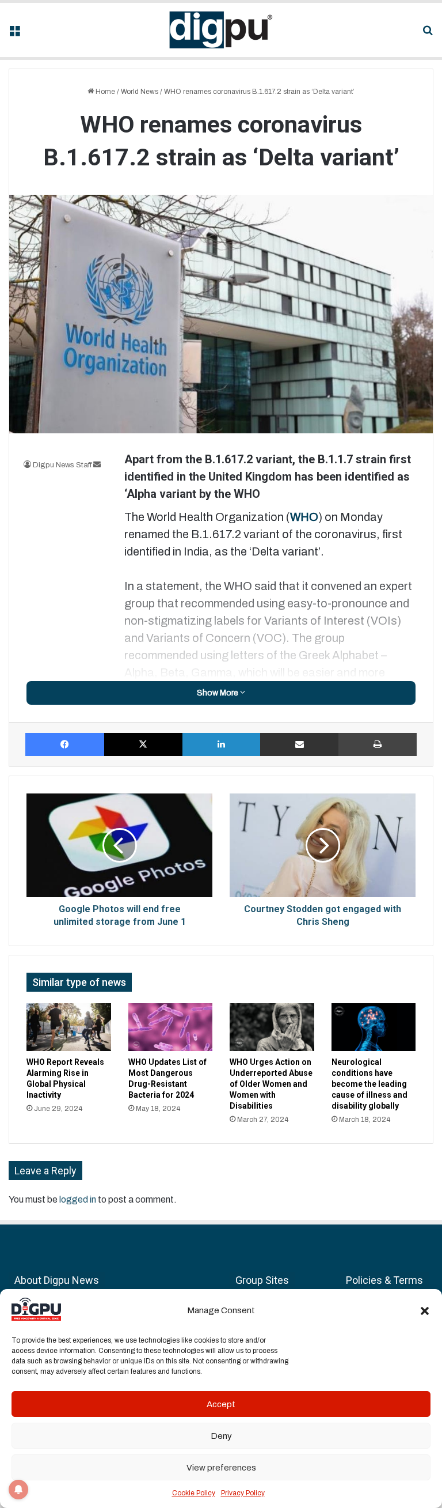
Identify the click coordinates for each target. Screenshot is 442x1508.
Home (104, 92)
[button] (424, 1311)
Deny (221, 1436)
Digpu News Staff (62, 465)
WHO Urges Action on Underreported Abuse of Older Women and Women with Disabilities (271, 1083)
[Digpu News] (221, 30)
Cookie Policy (193, 1493)
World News (139, 92)
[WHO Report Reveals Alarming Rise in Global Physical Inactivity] (68, 1027)
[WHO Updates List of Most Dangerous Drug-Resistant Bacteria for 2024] (170, 1027)
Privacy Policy (243, 1493)
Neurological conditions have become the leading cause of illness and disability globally (369, 1083)
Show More (218, 693)
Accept (221, 1404)
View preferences (221, 1467)
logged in (77, 1199)
